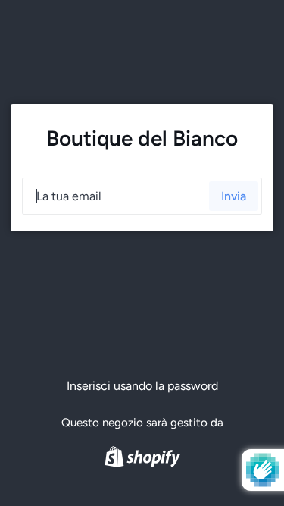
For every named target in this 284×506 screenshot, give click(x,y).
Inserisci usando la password (142, 386)
